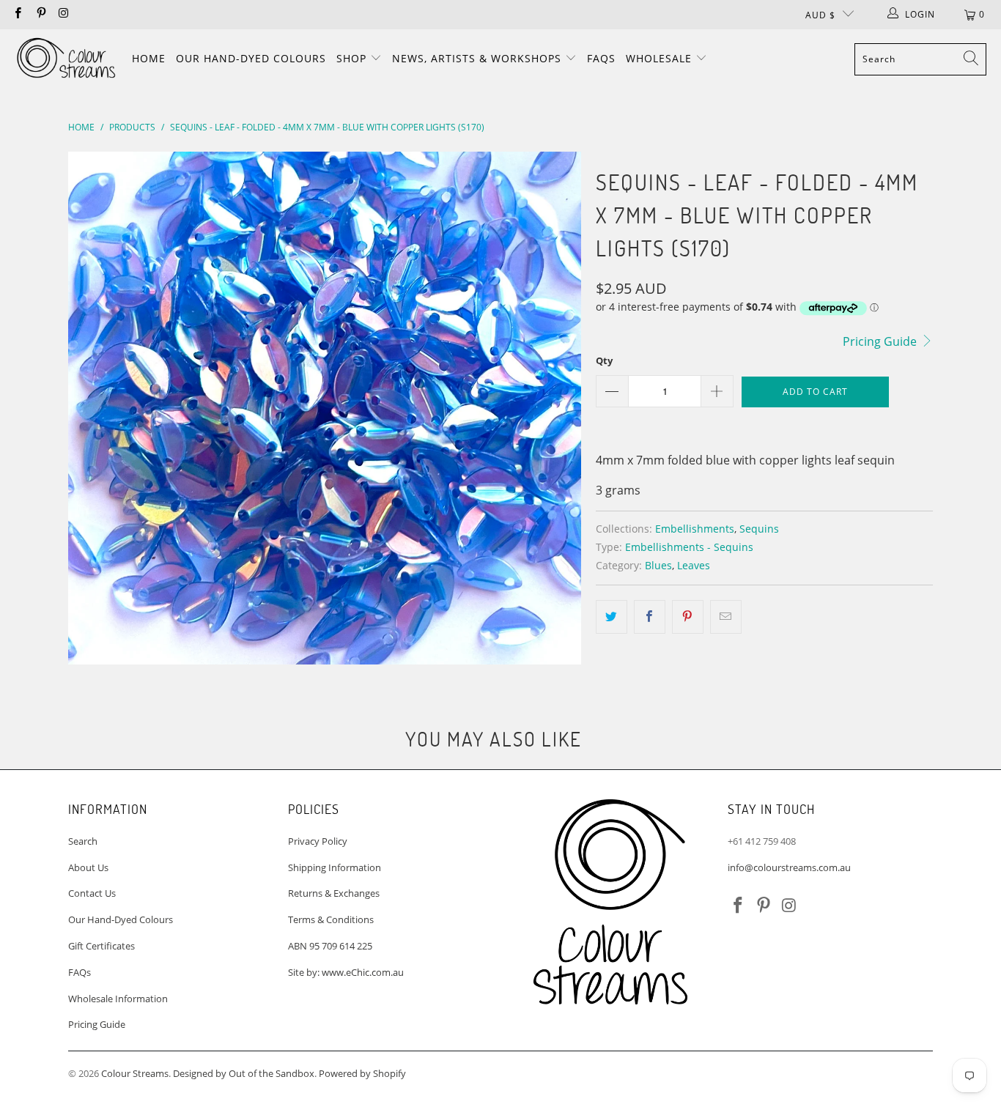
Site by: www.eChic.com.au (346, 972)
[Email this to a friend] (726, 617)
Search (82, 841)
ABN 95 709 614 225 (330, 945)
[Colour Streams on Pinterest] (40, 14)
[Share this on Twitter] (611, 617)
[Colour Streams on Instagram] (63, 14)
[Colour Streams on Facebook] (17, 14)
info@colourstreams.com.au (789, 867)
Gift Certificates (101, 945)
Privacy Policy (317, 841)
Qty (604, 360)
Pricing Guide (881, 341)
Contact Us (92, 893)
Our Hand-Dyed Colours (251, 58)
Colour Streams (135, 1073)
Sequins (759, 529)
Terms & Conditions (331, 919)
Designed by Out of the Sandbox (243, 1073)
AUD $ (820, 15)
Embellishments (694, 529)
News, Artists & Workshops (478, 58)
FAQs (601, 58)
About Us (88, 867)
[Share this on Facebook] (649, 617)
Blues (658, 565)
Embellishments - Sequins (689, 547)
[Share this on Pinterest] (687, 617)
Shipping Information (334, 867)
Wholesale (660, 58)
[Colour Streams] (66, 59)
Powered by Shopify (362, 1073)
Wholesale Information (118, 998)
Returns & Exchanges (334, 893)
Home (149, 58)
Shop (353, 58)
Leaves (693, 565)
